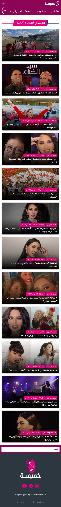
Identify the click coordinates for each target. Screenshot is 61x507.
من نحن (40, 502)
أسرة (28, 11)
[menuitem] (55, 12)
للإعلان (31, 502)
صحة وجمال (40, 11)
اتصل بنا (20, 502)
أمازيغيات (16, 11)
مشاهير (55, 11)
